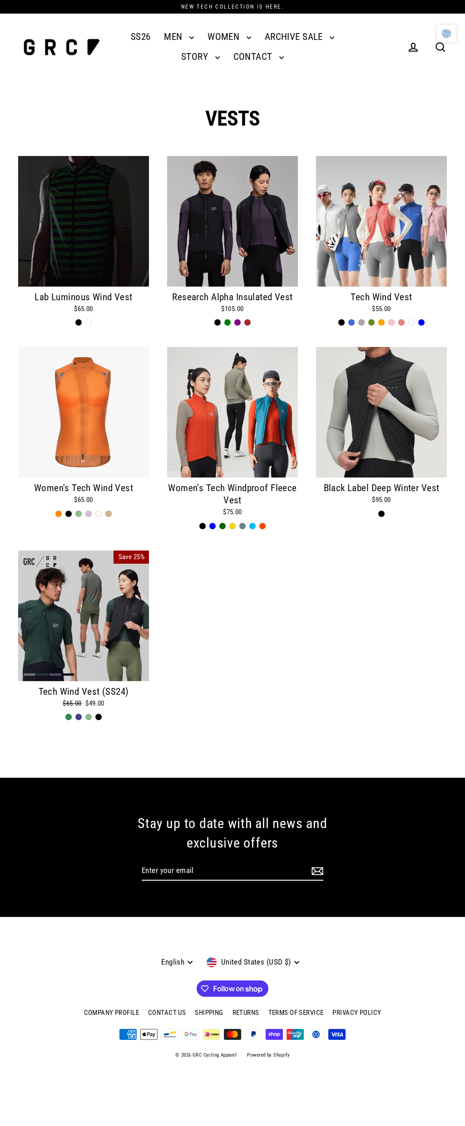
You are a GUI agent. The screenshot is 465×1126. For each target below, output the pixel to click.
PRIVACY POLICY (356, 1013)
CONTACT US (167, 1013)
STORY (196, 56)
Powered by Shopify (268, 1055)
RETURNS (245, 1013)
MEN (174, 36)
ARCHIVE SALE (295, 36)
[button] (446, 33)
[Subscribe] (317, 871)
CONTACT (254, 56)
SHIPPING (209, 1013)
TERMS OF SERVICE (296, 1013)
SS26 (141, 36)
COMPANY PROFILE (111, 1013)
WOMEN (225, 36)
